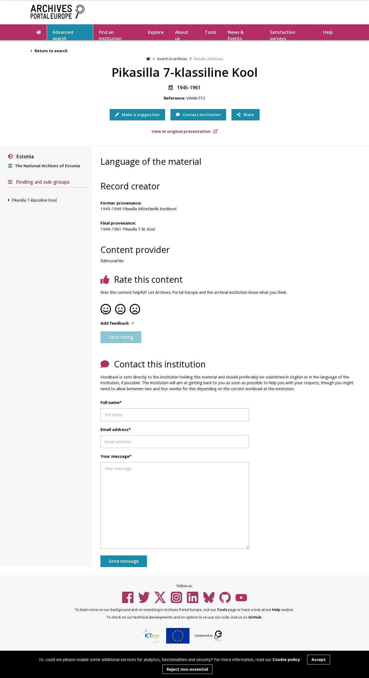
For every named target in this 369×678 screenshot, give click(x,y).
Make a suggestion (140, 114)
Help (276, 609)
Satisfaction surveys (282, 34)
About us (181, 34)
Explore (156, 32)
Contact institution (201, 114)
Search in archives (172, 58)
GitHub (254, 617)
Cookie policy (286, 659)
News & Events (236, 34)
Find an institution (110, 34)
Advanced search (62, 34)
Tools (210, 32)
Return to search (50, 50)
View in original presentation (182, 131)
